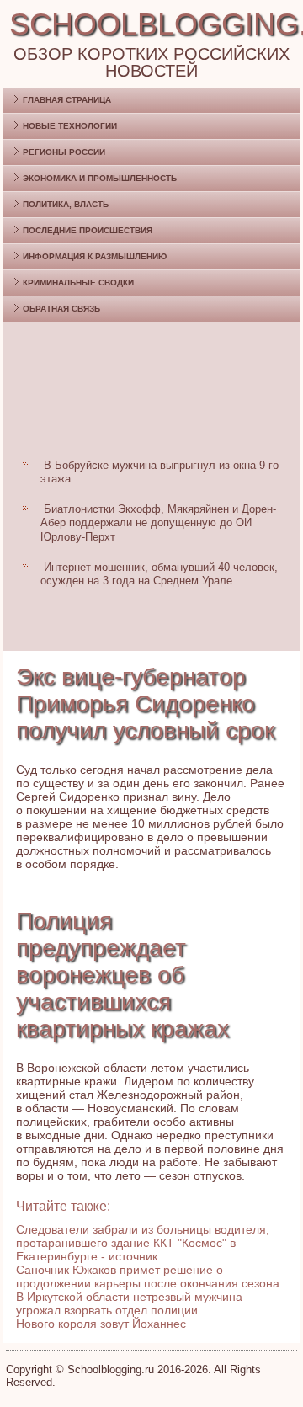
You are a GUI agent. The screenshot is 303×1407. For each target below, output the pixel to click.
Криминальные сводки (78, 282)
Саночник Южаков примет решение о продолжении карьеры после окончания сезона (147, 1276)
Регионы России (64, 152)
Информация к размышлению (95, 256)
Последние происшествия (87, 230)
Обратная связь (61, 308)
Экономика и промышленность (100, 178)
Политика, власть (66, 204)
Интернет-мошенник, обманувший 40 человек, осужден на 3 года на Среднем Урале (159, 574)
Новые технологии (70, 126)
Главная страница (67, 99)
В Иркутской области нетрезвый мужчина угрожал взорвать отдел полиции (129, 1303)
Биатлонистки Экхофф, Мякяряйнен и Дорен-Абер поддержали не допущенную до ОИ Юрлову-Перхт (158, 523)
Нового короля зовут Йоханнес (101, 1323)
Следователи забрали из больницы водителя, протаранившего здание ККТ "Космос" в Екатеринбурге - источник (142, 1243)
